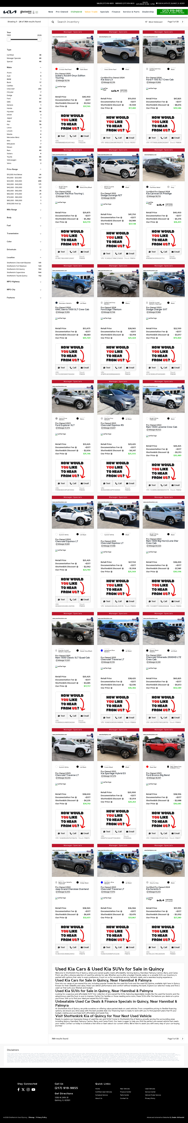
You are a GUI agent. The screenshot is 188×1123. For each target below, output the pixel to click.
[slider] (9, 39)
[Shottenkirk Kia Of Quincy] (29, 12)
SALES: (145, 3)
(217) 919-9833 (124, 3)
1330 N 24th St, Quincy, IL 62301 (171, 3)
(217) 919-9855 (105, 3)
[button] (91, 48)
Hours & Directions (172, 13)
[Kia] (9, 11)
